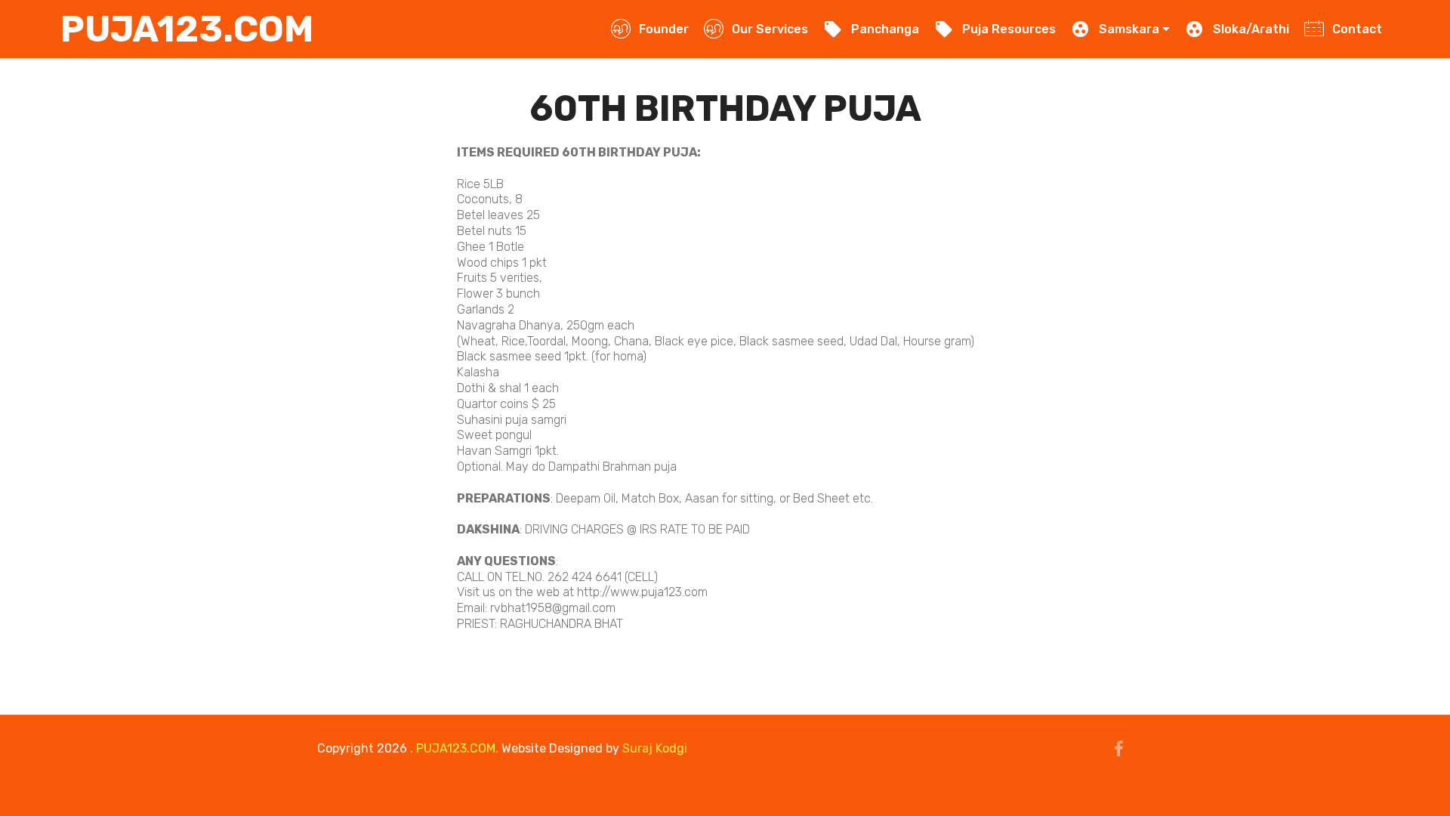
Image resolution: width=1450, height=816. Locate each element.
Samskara (1129, 29)
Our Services (769, 29)
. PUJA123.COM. (454, 748)
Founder (663, 29)
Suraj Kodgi (654, 748)
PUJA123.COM (186, 29)
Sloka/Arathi (1250, 29)
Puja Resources (1008, 29)
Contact (1356, 29)
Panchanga (884, 29)
